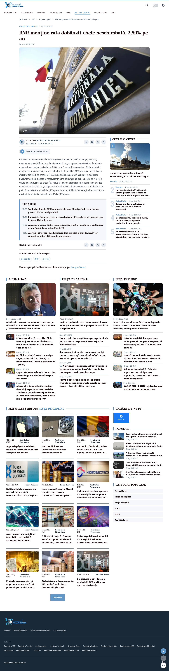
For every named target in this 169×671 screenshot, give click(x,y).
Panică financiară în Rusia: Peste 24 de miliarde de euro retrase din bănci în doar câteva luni (142, 358)
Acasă (24, 19)
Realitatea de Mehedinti (146, 646)
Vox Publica (8, 650)
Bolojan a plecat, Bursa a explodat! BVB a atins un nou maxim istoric (91, 582)
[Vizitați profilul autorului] (22, 142)
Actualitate (121, 201)
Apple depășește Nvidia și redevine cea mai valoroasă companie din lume (22, 449)
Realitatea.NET (9, 646)
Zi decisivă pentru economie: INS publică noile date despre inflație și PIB (58, 584)
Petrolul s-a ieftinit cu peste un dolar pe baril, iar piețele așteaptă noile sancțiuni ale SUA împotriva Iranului (142, 343)
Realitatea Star (41, 646)
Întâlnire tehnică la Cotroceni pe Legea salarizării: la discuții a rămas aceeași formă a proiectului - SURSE (35, 360)
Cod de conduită (59, 631)
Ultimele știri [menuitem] (10, 13)
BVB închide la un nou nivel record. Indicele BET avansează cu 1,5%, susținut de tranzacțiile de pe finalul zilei (22, 495)
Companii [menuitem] (41, 13)
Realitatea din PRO (23, 650)
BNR (36, 259)
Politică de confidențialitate (40, 631)
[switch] (155, 5)
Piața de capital (45, 19)
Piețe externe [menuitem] (100, 13)
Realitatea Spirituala (57, 646)
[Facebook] (163, 5)
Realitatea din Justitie (109, 646)
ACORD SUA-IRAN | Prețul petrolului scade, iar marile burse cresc (142, 388)
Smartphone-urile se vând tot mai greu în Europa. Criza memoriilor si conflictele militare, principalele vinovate (136, 325)
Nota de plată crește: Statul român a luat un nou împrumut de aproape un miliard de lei (57, 494)
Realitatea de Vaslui (71, 650)
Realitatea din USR (127, 646)
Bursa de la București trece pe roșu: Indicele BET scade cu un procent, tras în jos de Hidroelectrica (65, 218)
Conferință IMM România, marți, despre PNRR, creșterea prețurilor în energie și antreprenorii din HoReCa (132, 222)
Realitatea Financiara (47, 140)
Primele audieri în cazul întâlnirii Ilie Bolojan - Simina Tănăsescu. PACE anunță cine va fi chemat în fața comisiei (34, 343)
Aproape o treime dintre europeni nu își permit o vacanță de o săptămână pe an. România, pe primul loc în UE (65, 226)
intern (46, 259)
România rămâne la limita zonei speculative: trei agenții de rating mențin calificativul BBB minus (92, 451)
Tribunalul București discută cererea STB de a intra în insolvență (130, 207)
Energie (113, 181)
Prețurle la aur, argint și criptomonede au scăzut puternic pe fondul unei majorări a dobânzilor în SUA (20, 587)
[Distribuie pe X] (103, 142)
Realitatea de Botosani (52, 650)
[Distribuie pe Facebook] (92, 142)
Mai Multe (57, 597)
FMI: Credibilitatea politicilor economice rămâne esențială (54, 449)
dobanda (25, 259)
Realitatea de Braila (89, 650)
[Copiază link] (86, 142)
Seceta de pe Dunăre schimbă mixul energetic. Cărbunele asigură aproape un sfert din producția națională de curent (130, 178)
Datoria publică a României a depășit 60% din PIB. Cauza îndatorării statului (92, 539)
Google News (78, 267)
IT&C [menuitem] (68, 13)
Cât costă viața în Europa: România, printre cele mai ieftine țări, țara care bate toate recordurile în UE (56, 541)
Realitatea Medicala (90, 646)
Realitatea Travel (74, 646)
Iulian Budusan (32, 485)
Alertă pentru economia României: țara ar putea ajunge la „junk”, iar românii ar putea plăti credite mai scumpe (63, 234)
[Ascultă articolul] (163, 651)
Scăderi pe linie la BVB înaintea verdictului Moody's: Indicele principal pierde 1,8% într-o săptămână (63, 211)
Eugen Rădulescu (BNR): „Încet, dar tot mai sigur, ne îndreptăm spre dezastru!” (36, 375)
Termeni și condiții (20, 631)
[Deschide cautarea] (146, 5)
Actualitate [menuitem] (27, 13)
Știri (33, 19)
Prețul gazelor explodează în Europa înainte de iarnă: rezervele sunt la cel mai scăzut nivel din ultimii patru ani (83, 383)
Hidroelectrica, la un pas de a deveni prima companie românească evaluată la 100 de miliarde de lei (93, 496)
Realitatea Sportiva (25, 646)
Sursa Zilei (37, 650)
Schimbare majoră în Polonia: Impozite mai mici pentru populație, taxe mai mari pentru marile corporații (141, 374)
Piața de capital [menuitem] (82, 13)
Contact (7, 631)
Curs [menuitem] (113, 13)
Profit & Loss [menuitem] (56, 13)
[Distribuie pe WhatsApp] (97, 142)
